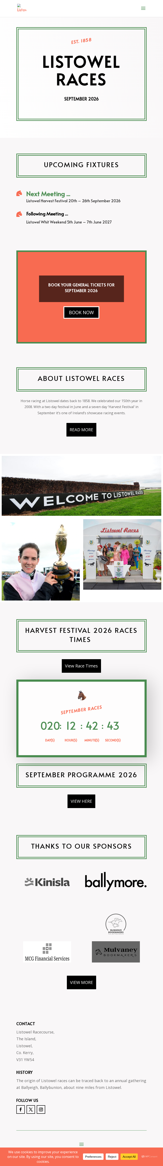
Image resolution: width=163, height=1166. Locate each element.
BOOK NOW (81, 312)
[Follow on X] (31, 1109)
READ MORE (81, 429)
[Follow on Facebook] (20, 1109)
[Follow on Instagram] (41, 1109)
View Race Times (81, 666)
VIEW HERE (81, 801)
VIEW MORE (81, 982)
